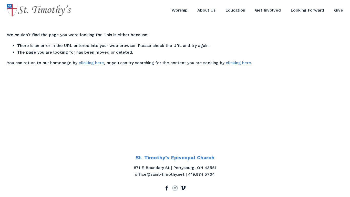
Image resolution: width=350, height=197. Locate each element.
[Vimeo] (183, 188)
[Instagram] (175, 188)
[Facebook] (166, 188)
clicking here (91, 62)
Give (338, 10)
